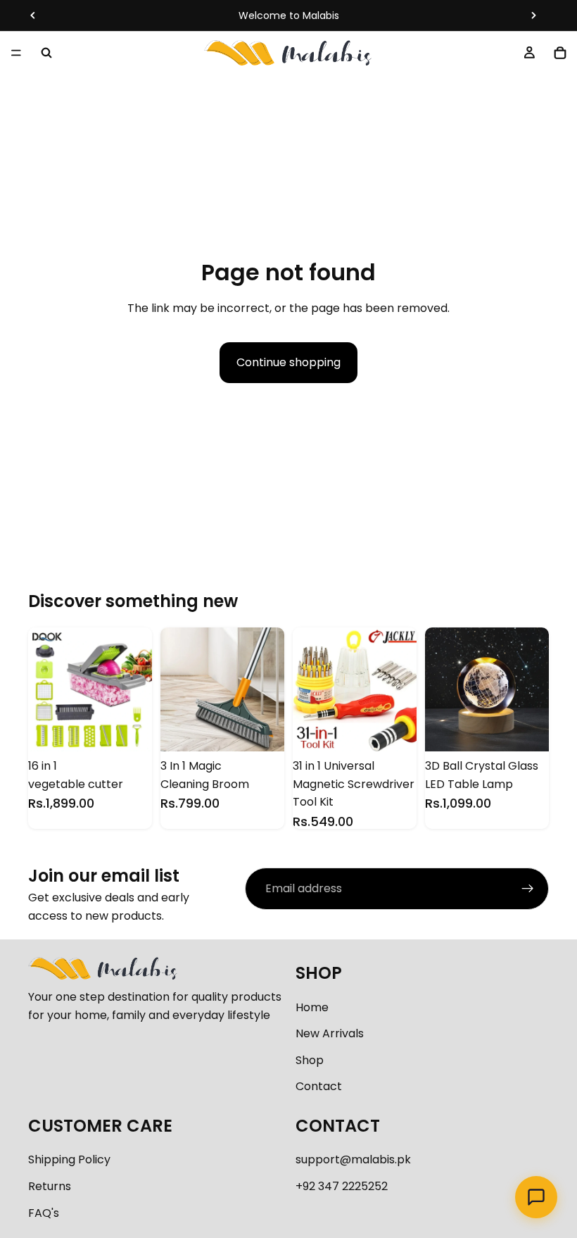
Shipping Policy (69, 1159)
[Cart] (560, 52)
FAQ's (43, 1213)
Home (312, 1007)
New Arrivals (330, 1033)
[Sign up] (528, 889)
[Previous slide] (33, 15)
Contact (319, 1086)
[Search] (46, 52)
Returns (49, 1186)
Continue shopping (288, 362)
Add (142, 729)
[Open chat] (536, 1197)
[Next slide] (533, 15)
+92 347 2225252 (342, 1186)
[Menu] (16, 53)
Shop (310, 1060)
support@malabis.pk (353, 1159)
